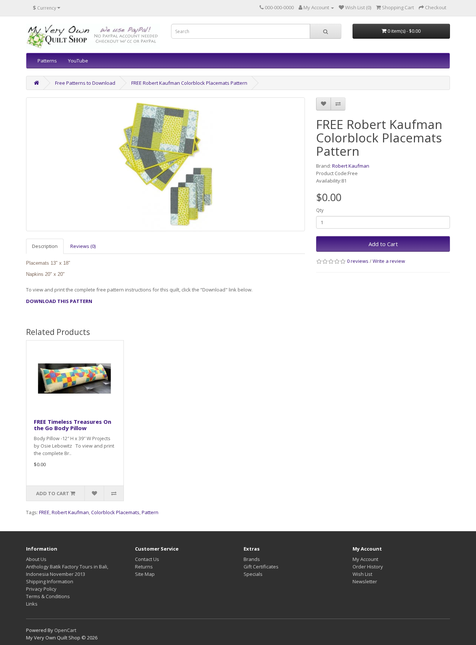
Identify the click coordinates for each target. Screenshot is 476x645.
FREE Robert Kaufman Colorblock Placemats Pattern (189, 83)
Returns (144, 566)
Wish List (362, 574)
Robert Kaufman (350, 165)
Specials (253, 574)
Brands (252, 559)
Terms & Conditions (48, 596)
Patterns (47, 60)
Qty (320, 210)
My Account (365, 559)
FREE (44, 512)
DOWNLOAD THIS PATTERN (59, 301)
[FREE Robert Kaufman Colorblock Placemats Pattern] (165, 164)
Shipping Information (49, 581)
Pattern (150, 512)
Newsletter (365, 581)
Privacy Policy (41, 589)
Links (32, 603)
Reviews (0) (83, 246)
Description (45, 246)
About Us (36, 559)
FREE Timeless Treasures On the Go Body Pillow (72, 425)
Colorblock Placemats (115, 512)
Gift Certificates (261, 566)
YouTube (78, 60)
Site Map (145, 574)
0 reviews (358, 261)
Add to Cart (383, 244)
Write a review (389, 261)
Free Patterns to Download (85, 83)
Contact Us (147, 559)
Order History (368, 566)
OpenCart (65, 630)
